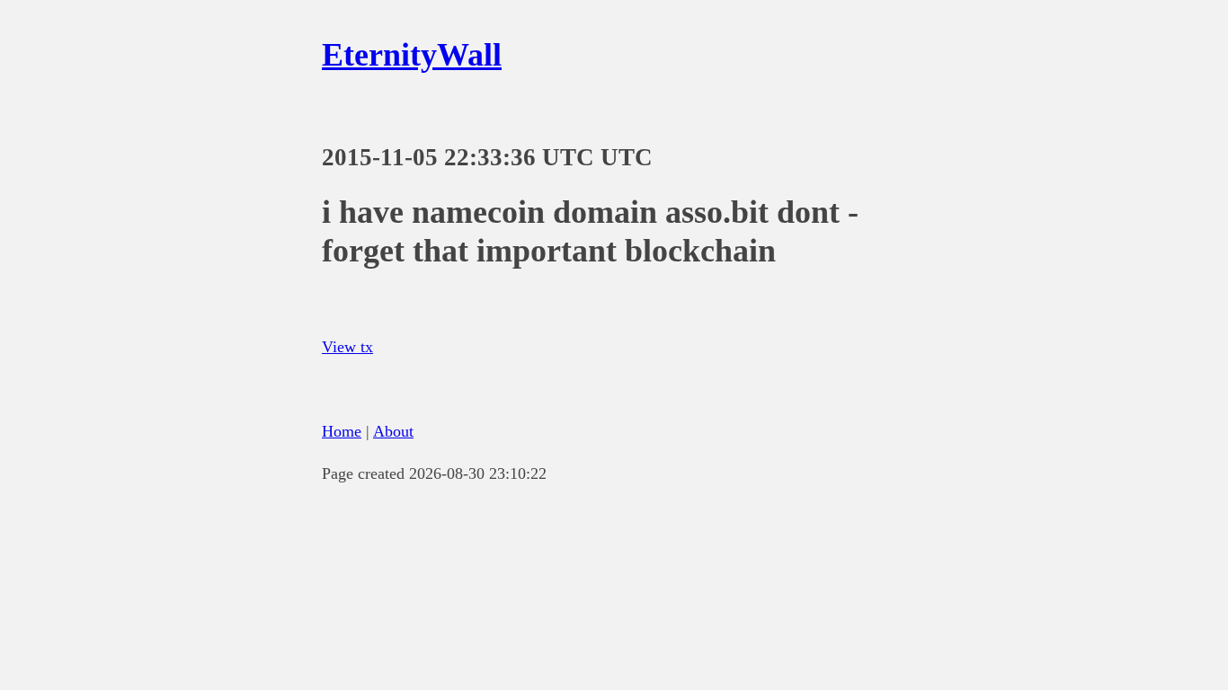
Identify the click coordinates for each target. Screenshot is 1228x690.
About (393, 431)
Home (341, 431)
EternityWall (412, 55)
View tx (347, 347)
